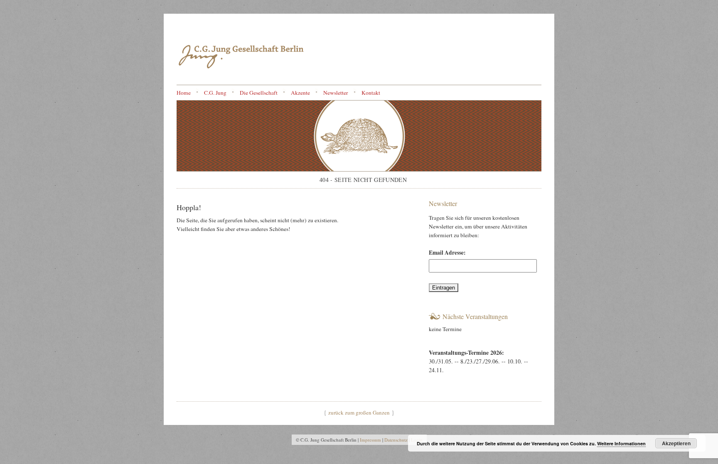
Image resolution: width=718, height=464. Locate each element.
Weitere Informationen (621, 443)
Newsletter (335, 92)
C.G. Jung (215, 92)
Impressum (370, 440)
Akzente (300, 92)
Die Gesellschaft (259, 92)
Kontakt (370, 92)
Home (184, 92)
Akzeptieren (676, 443)
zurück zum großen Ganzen (359, 412)
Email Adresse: (447, 252)
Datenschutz (396, 440)
